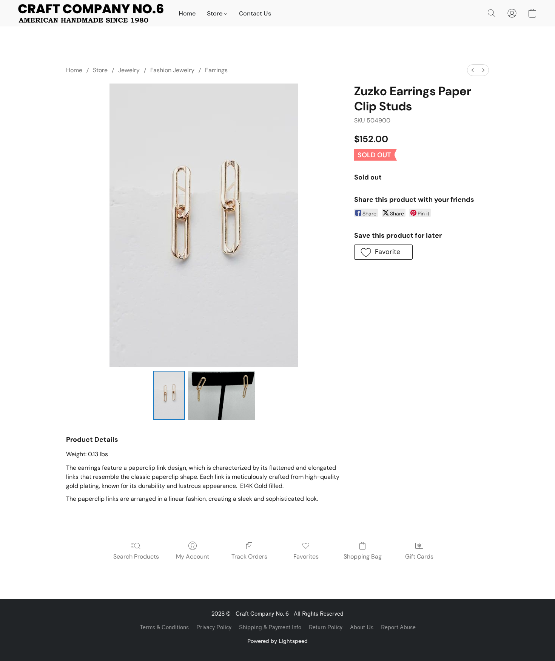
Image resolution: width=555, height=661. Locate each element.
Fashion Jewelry (172, 70)
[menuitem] (472, 70)
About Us (361, 627)
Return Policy (325, 627)
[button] (90, 13)
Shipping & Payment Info (270, 627)
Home (187, 13)
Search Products (136, 556)
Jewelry (129, 70)
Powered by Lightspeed (277, 641)
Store (215, 13)
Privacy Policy (213, 627)
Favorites (306, 556)
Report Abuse (398, 627)
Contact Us (255, 13)
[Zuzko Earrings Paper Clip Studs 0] (169, 395)
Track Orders (249, 556)
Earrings (216, 70)
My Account (192, 556)
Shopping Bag (363, 556)
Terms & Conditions (164, 627)
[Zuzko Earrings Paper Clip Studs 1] (221, 395)
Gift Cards (419, 556)
